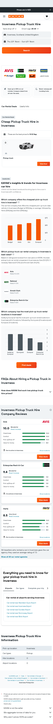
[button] (50, 10)
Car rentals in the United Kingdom (16, 678)
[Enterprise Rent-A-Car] (46, 465)
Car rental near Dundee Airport (18, 610)
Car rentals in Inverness (35, 680)
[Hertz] (46, 508)
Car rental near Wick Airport (17, 616)
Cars (22, 676)
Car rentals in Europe (34, 676)
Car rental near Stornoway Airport (20, 613)
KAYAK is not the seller (13, 708)
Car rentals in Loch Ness (16, 680)
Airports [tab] (8, 588)
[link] (26, 365)
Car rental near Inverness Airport (19, 606)
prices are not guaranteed (12, 701)
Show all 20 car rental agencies (14, 557)
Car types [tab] (20, 588)
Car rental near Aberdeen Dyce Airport (21, 603)
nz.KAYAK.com (13, 676)
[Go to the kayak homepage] (16, 16)
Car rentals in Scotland (37, 678)
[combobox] (10, 29)
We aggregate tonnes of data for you (19, 712)
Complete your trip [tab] (36, 588)
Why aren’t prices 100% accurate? (18, 717)
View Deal (43, 164)
